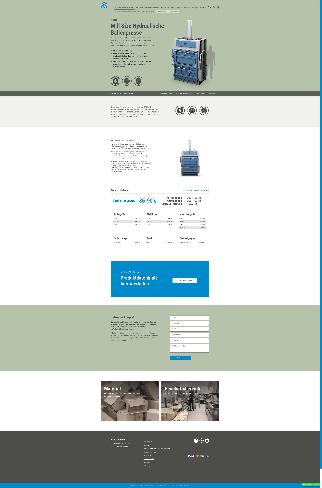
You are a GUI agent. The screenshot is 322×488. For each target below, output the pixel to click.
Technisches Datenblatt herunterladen (197, 190)
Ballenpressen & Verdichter (124, 8)
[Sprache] (218, 7)
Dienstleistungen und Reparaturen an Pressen (157, 448)
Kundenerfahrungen (191, 8)
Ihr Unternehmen (167, 8)
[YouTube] (207, 440)
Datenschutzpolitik (149, 459)
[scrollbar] (321, 244)
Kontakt (203, 8)
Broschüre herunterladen (185, 93)
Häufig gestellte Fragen (150, 452)
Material (179, 8)
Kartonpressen (164, 11)
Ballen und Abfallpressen (121, 11)
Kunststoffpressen (174, 11)
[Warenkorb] (209, 7)
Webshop (139, 8)
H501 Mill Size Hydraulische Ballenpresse (144, 11)
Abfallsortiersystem (152, 8)
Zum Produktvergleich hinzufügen (205, 93)
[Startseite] (104, 5)
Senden (180, 358)
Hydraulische (131, 11)
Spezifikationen (128, 93)
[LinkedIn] (201, 440)
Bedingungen (147, 466)
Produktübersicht (116, 93)
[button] (310, 484)
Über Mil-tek (147, 462)
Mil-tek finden (147, 455)
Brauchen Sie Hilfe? (167, 93)
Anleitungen (147, 445)
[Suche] (214, 7)
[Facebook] (196, 440)
